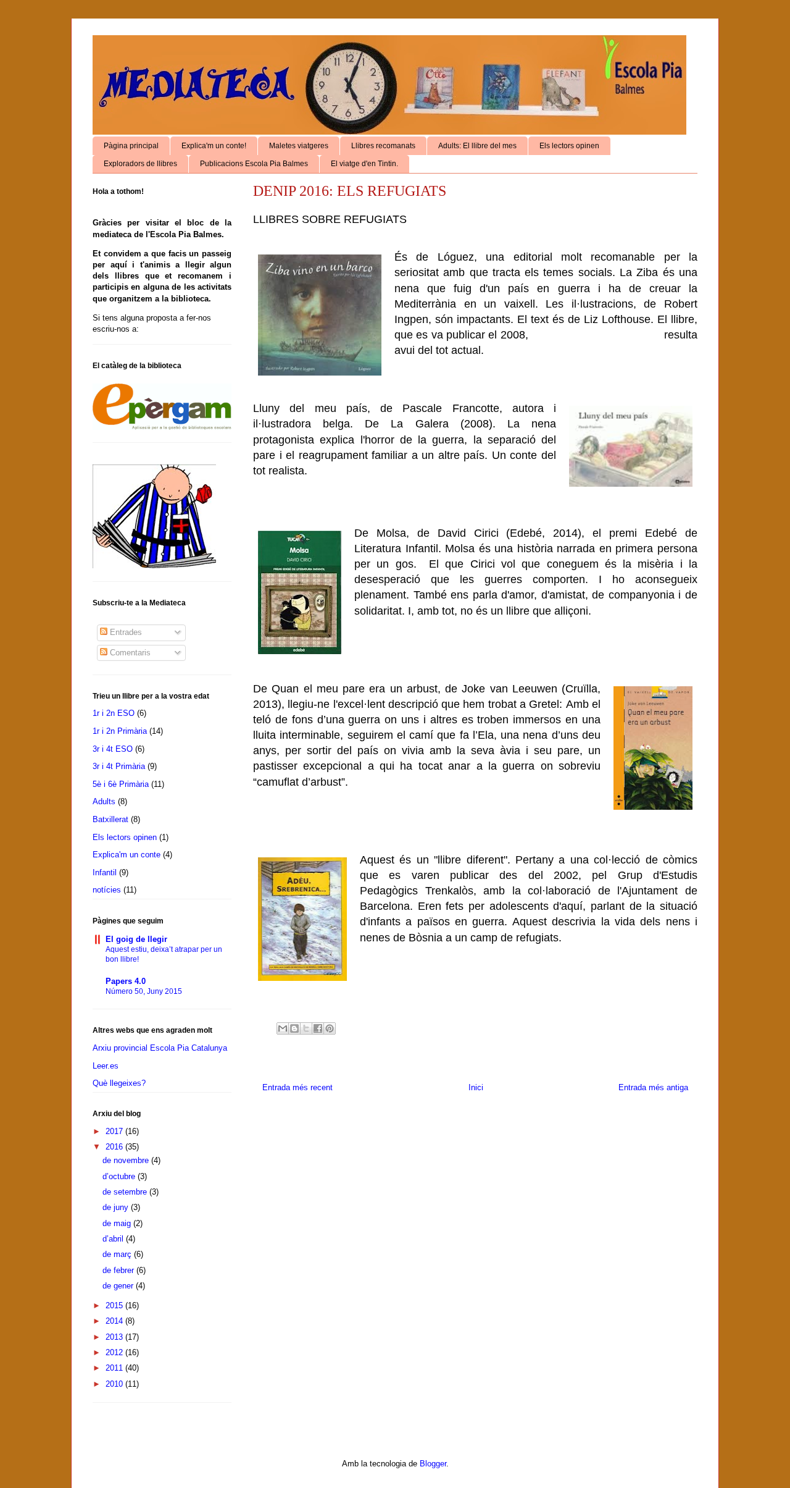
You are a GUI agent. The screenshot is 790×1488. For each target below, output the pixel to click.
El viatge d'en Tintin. (364, 163)
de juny (116, 1207)
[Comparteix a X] (306, 1028)
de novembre (126, 1160)
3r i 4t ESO (113, 749)
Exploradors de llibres (140, 163)
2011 (115, 1367)
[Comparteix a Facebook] (318, 1028)
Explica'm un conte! (213, 145)
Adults (104, 801)
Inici (475, 1087)
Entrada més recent (297, 1087)
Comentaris (129, 652)
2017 (115, 1131)
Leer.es (105, 1065)
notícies (107, 889)
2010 (115, 1384)
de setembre (125, 1191)
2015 (115, 1305)
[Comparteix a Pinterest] (329, 1028)
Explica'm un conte (126, 854)
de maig (117, 1223)
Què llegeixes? (119, 1083)
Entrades (124, 632)
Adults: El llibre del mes (477, 145)
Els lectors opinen (569, 145)
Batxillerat (110, 819)
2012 (115, 1352)
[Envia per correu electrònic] (282, 1028)
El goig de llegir (136, 939)
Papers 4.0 (126, 981)
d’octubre (120, 1176)
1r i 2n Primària (120, 731)
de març (118, 1254)
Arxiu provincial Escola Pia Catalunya (160, 1048)
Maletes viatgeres (298, 145)
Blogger (433, 1463)
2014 (115, 1321)
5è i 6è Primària (121, 784)
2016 (115, 1146)
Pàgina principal (131, 145)
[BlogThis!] (294, 1028)
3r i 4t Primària (119, 766)
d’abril (114, 1238)
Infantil (105, 872)
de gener (119, 1285)
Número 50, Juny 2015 (144, 991)
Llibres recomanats (383, 145)
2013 (115, 1337)
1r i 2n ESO (114, 713)
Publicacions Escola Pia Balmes (254, 163)
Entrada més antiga (653, 1087)
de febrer (119, 1270)
